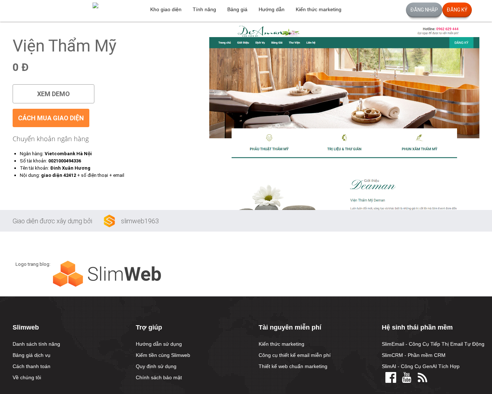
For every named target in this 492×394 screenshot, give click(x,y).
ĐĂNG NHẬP (424, 10)
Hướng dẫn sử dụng (159, 344)
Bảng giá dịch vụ (31, 355)
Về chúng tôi (27, 377)
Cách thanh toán (31, 366)
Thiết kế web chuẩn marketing (293, 366)
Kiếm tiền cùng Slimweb (163, 355)
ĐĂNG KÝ (457, 10)
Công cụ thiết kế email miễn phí (295, 355)
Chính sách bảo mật (159, 377)
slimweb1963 (140, 221)
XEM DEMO (53, 94)
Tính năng (204, 9)
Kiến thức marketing (318, 9)
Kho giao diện (166, 9)
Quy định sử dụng (156, 366)
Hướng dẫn (272, 9)
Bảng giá (237, 9)
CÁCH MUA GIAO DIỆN (51, 118)
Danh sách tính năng (36, 344)
